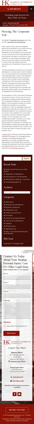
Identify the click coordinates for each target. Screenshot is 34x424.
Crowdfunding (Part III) (13, 182)
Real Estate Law (11, 229)
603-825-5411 (15, 9)
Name (5, 273)
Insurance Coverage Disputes (15, 218)
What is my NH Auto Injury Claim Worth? (15, 170)
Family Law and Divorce (13, 213)
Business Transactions (13, 207)
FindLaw (25, 420)
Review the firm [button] (17, 410)
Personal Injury (11, 226)
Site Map (13, 419)
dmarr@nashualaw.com (17, 148)
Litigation (9, 223)
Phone (5, 291)
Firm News (9, 215)
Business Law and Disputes (16, 42)
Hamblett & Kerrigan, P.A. (18, 40)
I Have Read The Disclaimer (16, 326)
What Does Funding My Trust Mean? (18, 179)
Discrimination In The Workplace (16, 177)
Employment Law (11, 210)
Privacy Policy (21, 419)
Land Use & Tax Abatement (15, 221)
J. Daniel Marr (6, 134)
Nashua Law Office (18, 361)
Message (6, 300)
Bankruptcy (10, 202)
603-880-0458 (18, 381)
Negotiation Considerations (14, 174)
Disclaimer (7, 322)
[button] (31, 9)
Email (6, 282)
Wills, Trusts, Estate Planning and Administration (16, 232)
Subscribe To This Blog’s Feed (13, 243)
